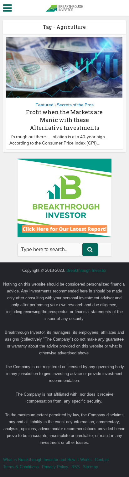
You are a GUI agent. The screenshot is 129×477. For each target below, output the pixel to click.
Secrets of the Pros (75, 104)
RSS (75, 466)
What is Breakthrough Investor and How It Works (47, 459)
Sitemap (90, 466)
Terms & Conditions (21, 466)
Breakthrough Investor (86, 270)
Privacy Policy (55, 466)
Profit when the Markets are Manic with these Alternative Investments (64, 119)
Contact (102, 459)
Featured (44, 104)
